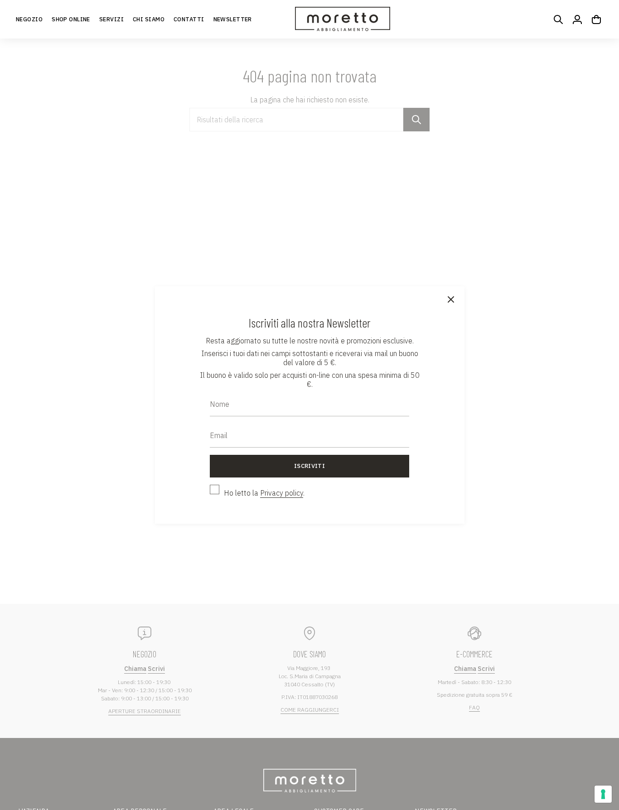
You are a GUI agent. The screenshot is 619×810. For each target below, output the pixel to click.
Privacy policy (281, 492)
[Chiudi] (450, 299)
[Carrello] (596, 19)
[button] (71, 19)
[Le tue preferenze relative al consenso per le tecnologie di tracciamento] (603, 794)
